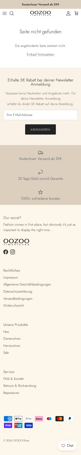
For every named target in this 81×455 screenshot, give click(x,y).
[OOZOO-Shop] (40, 13)
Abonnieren (40, 129)
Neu (6, 331)
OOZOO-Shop (21, 440)
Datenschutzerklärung (17, 291)
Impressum (10, 277)
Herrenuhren (11, 345)
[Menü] (4, 13)
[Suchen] (13, 13)
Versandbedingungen (17, 298)
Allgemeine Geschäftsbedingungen (27, 284)
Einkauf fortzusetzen (40, 54)
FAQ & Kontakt (13, 378)
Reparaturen (11, 392)
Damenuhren (12, 338)
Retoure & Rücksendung (19, 385)
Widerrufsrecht (13, 305)
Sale (6, 352)
